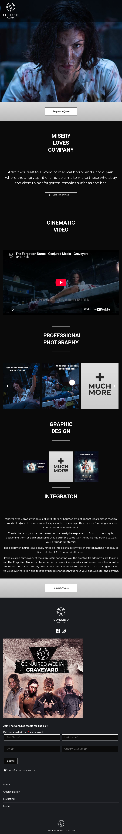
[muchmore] (60, 386)
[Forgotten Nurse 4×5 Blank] (61, 466)
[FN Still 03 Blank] (21, 386)
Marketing (9, 798)
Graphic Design (11, 791)
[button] (7, 386)
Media (6, 806)
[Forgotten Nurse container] (86, 466)
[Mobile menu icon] (117, 11)
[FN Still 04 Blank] (100, 386)
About (6, 784)
